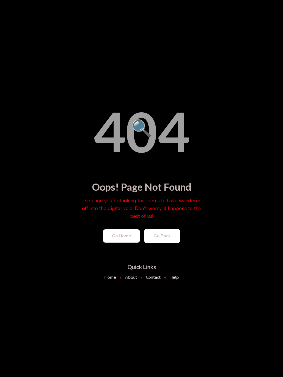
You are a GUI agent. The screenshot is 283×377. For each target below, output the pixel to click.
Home (110, 277)
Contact (153, 277)
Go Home (121, 236)
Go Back (162, 236)
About (131, 277)
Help (174, 277)
